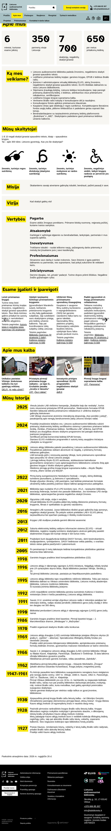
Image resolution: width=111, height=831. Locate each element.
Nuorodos (51, 781)
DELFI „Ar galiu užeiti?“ (13, 389)
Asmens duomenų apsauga (30, 794)
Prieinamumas (20, 21)
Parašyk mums (9, 788)
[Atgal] (6, 320)
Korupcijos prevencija (28, 785)
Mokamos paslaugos (55, 777)
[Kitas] (105, 320)
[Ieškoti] (53, 7)
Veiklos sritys (25, 777)
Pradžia (6, 15)
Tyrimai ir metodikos (68, 15)
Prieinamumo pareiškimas (57, 773)
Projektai (7, 21)
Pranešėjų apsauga (27, 789)
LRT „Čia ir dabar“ (38, 392)
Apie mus (17, 15)
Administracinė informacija (30, 773)
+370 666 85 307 (100, 6)
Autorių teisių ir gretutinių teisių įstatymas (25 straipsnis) (14, 327)
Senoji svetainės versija (75, 8)
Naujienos (41, 15)
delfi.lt (59, 392)
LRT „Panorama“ (92, 384)
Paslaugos (28, 15)
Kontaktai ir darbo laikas (39, 21)
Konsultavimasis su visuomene (59, 785)
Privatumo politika (26, 818)
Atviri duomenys (26, 781)
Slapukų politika (25, 823)
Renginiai (52, 15)
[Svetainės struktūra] (88, 18)
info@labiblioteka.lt (101, 9)
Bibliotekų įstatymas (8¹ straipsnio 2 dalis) (96, 337)
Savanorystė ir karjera (9, 793)
